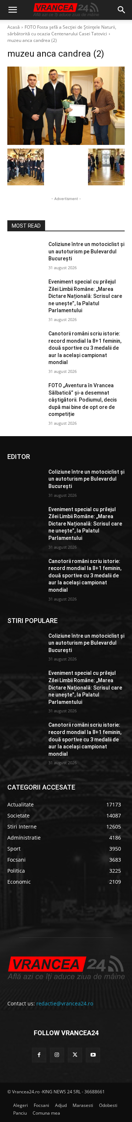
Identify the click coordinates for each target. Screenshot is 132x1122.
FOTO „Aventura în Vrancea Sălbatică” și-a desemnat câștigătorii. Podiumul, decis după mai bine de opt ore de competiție (82, 399)
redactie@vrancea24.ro (64, 1003)
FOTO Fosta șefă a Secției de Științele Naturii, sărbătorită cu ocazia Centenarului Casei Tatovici (61, 30)
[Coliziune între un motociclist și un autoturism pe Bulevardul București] (25, 253)
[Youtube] (93, 1055)
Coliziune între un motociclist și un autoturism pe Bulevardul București (86, 251)
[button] (12, 10)
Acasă (13, 27)
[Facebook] (39, 1055)
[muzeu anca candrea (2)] (66, 106)
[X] (75, 1055)
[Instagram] (57, 1055)
